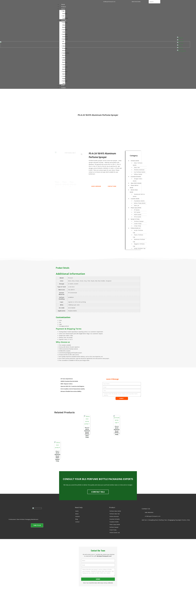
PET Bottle (137, 212)
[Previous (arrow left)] (5, 301)
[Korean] (180, 48)
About (63, 9)
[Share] (181, 2)
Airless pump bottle (139, 203)
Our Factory (64, 12)
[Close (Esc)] (191, 2)
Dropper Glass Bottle (137, 180)
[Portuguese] (181, 51)
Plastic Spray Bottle (136, 207)
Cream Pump (64, 77)
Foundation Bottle (65, 54)
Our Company (65, 17)
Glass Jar (136, 205)
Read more (87, 433)
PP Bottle (137, 210)
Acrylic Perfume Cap (138, 231)
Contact (63, 87)
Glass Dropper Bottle (64, 48)
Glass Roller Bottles (64, 60)
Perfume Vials (64, 31)
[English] (180, 38)
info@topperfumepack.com (152, 516)
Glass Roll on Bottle (136, 183)
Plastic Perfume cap (138, 236)
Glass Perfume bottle (137, 164)
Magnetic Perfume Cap (139, 245)
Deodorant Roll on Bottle (139, 195)
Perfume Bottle (135, 160)
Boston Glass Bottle (134, 191)
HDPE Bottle (137, 214)
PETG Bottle (137, 217)
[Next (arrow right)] (191, 301)
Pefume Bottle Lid (135, 228)
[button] (134, 155)
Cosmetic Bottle (135, 198)
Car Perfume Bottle (139, 172)
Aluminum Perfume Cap (139, 240)
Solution (63, 20)
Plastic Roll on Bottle (134, 186)
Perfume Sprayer (64, 73)
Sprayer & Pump (135, 219)
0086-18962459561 (149, 512)
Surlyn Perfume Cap (139, 248)
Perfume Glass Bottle (64, 25)
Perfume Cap (64, 82)
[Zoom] (81, 154)
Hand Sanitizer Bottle (65, 67)
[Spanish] (180, 40)
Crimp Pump (137, 226)
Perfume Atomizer (65, 35)
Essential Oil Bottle (136, 176)
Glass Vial (137, 167)
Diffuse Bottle (138, 174)
